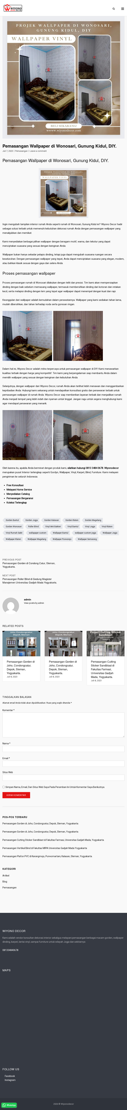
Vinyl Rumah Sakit (14, 533)
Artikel (5, 875)
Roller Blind (33, 526)
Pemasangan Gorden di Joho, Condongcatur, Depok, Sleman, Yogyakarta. (40, 823)
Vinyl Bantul (72, 526)
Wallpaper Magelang (37, 539)
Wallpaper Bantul (60, 533)
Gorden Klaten (71, 520)
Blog (4, 881)
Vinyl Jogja (90, 526)
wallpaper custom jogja (85, 533)
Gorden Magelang (93, 520)
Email (6, 758)
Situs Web (7, 772)
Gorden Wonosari (14, 526)
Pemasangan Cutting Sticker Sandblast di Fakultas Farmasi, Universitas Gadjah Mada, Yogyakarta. (53, 840)
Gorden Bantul (12, 520)
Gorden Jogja (31, 520)
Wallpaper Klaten (13, 539)
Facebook (10, 1076)
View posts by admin (34, 603)
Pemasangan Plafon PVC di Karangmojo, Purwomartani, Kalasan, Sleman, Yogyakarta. (47, 856)
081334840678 (10, 950)
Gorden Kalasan (51, 520)
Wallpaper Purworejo (62, 539)
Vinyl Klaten (107, 526)
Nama (6, 743)
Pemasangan (21, 151)
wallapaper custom (37, 533)
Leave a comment (38, 151)
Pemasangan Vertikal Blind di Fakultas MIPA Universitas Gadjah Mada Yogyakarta (44, 848)
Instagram (10, 1080)
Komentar (8, 710)
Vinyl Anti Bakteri (53, 526)
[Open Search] (113, 8)
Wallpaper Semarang (87, 539)
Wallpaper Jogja (110, 533)
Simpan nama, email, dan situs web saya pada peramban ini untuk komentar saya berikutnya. (55, 787)
